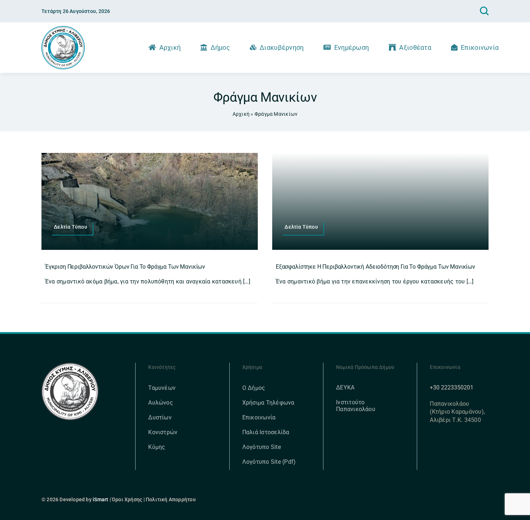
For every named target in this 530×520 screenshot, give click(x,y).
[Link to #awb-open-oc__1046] (484, 11)
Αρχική (241, 114)
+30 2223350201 (451, 387)
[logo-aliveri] (70, 365)
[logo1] (63, 28)
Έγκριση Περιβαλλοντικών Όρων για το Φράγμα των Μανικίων (125, 266)
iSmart (100, 499)
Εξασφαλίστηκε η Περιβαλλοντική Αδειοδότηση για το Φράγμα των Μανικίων (375, 266)
